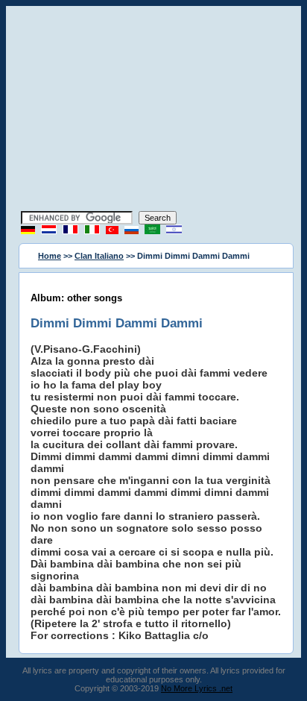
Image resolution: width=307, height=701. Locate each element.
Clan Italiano (99, 255)
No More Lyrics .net (196, 688)
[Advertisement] (153, 110)
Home (49, 255)
